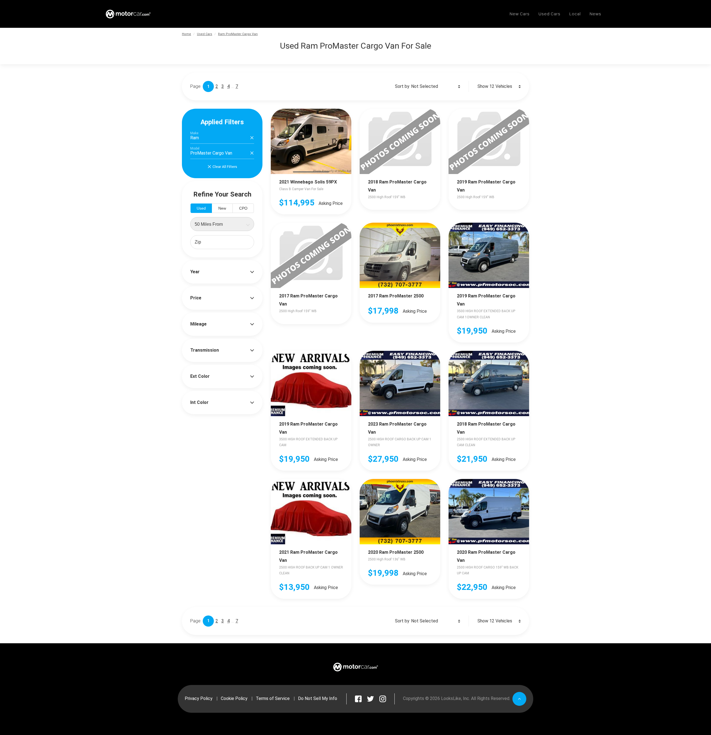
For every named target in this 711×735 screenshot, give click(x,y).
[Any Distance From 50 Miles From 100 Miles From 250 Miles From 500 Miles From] (222, 224)
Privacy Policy (198, 698)
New (222, 208)
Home (186, 34)
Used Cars (204, 34)
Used (201, 208)
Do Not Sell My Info (317, 698)
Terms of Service (273, 698)
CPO (243, 208)
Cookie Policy (234, 698)
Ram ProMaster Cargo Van (238, 34)
